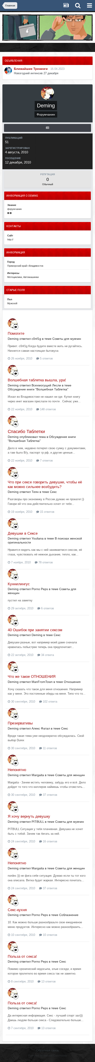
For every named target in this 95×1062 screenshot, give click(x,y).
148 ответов (47, 409)
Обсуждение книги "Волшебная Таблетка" (38, 389)
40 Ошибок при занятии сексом (35, 630)
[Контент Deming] (47, 128)
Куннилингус (19, 584)
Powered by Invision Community (47, 1055)
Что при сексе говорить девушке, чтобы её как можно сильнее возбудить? (45, 484)
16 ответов (49, 841)
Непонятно (17, 770)
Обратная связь (47, 1050)
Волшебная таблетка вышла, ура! (37, 380)
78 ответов (45, 562)
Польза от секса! (22, 956)
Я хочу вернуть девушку (29, 816)
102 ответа (49, 701)
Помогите (16, 333)
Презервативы (20, 723)
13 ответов (48, 981)
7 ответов (46, 460)
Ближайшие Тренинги (31, 68)
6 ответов (47, 608)
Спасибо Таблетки (26, 431)
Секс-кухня (17, 910)
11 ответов (49, 748)
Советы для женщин (70, 775)
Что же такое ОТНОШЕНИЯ (31, 676)
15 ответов (46, 511)
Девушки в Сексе (23, 533)
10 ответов (49, 935)
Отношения (72, 682)
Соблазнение (68, 915)
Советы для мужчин (66, 338)
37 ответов (49, 794)
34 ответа (47, 655)
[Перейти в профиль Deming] (12, 323)
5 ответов (46, 358)
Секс (53, 492)
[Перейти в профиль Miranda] (8, 70)
